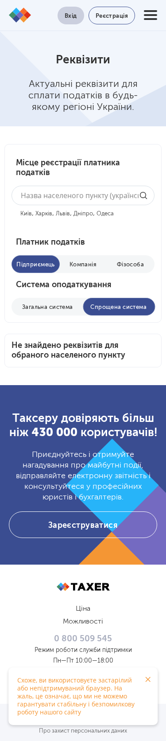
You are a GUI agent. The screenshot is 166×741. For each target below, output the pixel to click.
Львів (63, 214)
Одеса (105, 214)
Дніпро (83, 214)
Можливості (83, 621)
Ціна (83, 608)
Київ (26, 214)
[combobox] (83, 195)
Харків (43, 214)
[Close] (148, 679)
